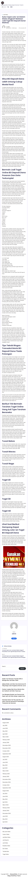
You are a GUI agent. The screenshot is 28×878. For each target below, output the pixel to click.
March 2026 (5, 736)
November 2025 (7, 748)
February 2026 (6, 739)
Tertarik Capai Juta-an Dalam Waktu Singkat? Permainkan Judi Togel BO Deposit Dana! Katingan (13, 656)
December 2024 (7, 779)
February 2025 (6, 773)
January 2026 (6, 742)
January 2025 (6, 776)
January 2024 (6, 810)
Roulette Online (6, 845)
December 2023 (7, 813)
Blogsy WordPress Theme (14, 875)
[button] (3, 7)
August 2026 (6, 722)
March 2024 (5, 805)
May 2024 (5, 799)
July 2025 (5, 759)
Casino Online (6, 834)
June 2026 (5, 728)
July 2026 (5, 725)
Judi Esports (6, 840)
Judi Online (5, 843)
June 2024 (5, 796)
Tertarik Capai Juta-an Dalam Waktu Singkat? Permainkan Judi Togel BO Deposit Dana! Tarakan (13, 651)
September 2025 (7, 753)
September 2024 (7, 788)
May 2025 (5, 765)
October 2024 (6, 785)
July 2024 (5, 793)
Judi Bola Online (6, 837)
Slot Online (5, 848)
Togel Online (6, 854)
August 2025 (6, 756)
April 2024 (5, 802)
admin (8, 26)
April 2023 (5, 822)
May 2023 (5, 819)
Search (4, 666)
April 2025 (5, 768)
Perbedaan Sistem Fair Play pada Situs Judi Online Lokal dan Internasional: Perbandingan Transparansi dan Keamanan (13, 701)
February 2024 (6, 807)
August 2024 (6, 790)
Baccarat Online (6, 831)
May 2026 (5, 731)
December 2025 (7, 745)
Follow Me (14, 638)
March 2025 (5, 770)
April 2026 (5, 734)
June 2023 (5, 816)
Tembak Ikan (6, 851)
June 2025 (5, 762)
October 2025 (6, 751)
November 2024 (7, 782)
